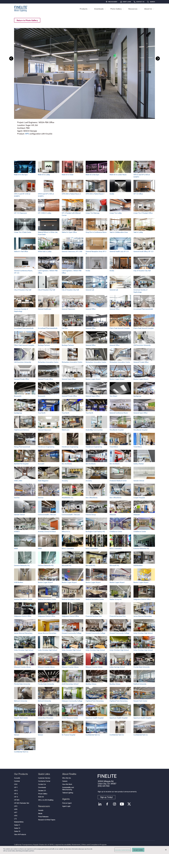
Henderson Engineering (46, 447)
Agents (66, 799)
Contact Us (140, 1)
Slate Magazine (43, 480)
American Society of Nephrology (140, 291)
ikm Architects (67, 464)
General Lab (90, 290)
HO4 (15, 784)
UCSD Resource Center (70, 718)
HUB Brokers (137, 565)
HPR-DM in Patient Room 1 (95, 194)
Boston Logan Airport (93, 379)
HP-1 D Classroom (20, 213)
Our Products (21, 774)
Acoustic (17, 778)
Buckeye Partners (44, 345)
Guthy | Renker (138, 464)
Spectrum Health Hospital (94, 718)
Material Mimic (19, 822)
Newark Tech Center (140, 701)
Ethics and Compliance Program (94, 845)
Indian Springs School (117, 667)
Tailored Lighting (67, 793)
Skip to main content (7, 5)
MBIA (16, 548)
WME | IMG (18, 480)
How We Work (67, 784)
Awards (40, 810)
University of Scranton (45, 718)
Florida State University (141, 667)
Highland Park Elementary (95, 701)
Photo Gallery (42, 794)
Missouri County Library (22, 667)
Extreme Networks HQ (141, 548)
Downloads (42, 787)
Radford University (139, 684)
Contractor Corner (44, 781)
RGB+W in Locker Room (118, 174)
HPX (27, 133)
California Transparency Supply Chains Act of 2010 (33, 845)
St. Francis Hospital (68, 735)
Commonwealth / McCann (47, 514)
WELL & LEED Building (45, 800)
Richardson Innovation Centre (48, 362)
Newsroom (44, 806)
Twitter (129, 804)
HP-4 (16, 797)
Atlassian (113, 514)
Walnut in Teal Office (21, 251)
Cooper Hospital (139, 497)
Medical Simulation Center (23, 599)
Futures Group (91, 514)
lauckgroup (137, 396)
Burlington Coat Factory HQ (95, 531)
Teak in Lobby (138, 232)
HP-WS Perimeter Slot (21, 803)
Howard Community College (71, 633)
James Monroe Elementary (142, 616)
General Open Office (69, 379)
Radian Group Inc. (116, 599)
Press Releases (43, 817)
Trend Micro (114, 447)
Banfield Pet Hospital (21, 464)
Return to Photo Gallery (27, 20)
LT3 (15, 819)
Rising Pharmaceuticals (22, 447)
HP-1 (15, 787)
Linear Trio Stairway (92, 213)
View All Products (20, 834)
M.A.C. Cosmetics (68, 548)
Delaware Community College (72, 701)
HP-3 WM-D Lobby (44, 213)
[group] (84, 81)
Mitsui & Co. (66, 531)
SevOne (16, 497)
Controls (17, 781)
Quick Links (44, 774)
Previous (11, 58)
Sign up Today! (106, 797)
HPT (15, 812)
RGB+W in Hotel (67, 174)
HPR (15, 809)
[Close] (166, 850)
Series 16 (17, 831)
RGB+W (41, 797)
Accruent (41, 464)
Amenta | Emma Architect (47, 531)
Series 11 (17, 825)
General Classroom (68, 309)
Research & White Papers (46, 820)
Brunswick (17, 396)
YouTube (122, 804)
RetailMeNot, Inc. (67, 497)
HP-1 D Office (138, 194)
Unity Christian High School (143, 633)
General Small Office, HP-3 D (143, 251)
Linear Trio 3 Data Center (22, 232)
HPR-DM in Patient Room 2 (71, 194)
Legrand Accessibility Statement (67, 845)
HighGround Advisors (21, 430)
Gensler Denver (138, 480)
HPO (15, 806)
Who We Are (66, 778)
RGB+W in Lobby (44, 174)
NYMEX (16, 531)
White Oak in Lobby (44, 251)
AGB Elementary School (70, 684)
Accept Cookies (138, 850)
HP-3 (16, 794)
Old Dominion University (142, 345)
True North (41, 413)
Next (158, 58)
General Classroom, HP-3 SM (72, 251)
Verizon (16, 735)
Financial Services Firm (94, 616)
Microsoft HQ (66, 565)
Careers (64, 781)
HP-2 (16, 790)
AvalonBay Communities (94, 430)
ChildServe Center (116, 531)
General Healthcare (44, 309)
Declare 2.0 (42, 790)
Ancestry (65, 480)
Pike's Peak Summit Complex (120, 328)
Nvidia (112, 194)
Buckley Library (91, 684)
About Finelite (69, 774)
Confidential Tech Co (93, 735)
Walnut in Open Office (69, 232)
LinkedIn (100, 804)
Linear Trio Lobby (116, 213)
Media (40, 813)
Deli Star (65, 328)
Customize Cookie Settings (122, 850)
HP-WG (16, 800)
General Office (90, 309)
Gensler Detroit (19, 514)
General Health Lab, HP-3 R (119, 251)
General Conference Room (119, 413)
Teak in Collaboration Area (119, 232)
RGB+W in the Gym (21, 174)
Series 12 (17, 828)
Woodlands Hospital (117, 430)
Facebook (107, 804)
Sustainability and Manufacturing (68, 788)
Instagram (114, 804)
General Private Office (140, 362)
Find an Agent (112, 1)
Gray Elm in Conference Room (96, 232)
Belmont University (20, 701)
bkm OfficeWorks (92, 497)
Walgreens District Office (142, 599)
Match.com (65, 430)
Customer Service (44, 778)
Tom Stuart (113, 396)
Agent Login (127, 1)
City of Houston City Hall (142, 270)
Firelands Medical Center (118, 480)
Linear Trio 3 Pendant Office (143, 213)
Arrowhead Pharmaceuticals (143, 309)
